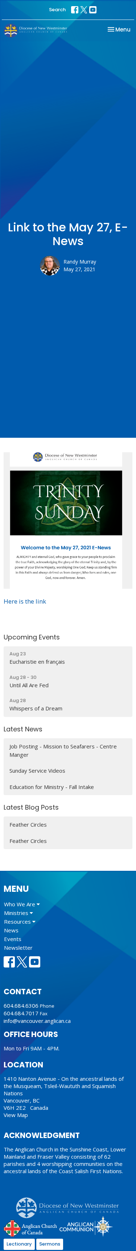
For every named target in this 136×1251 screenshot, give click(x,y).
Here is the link (25, 601)
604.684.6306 (21, 1005)
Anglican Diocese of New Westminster (70, 1204)
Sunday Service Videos (37, 770)
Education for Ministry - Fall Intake (51, 786)
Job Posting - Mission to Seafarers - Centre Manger (63, 750)
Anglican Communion (86, 1226)
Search (57, 9)
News (11, 930)
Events (12, 939)
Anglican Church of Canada (31, 1227)
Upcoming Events (32, 637)
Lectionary (19, 1243)
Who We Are (20, 904)
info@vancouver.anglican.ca (37, 1020)
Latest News (23, 729)
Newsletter (18, 947)
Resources (18, 921)
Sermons (49, 1243)
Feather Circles (28, 824)
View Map (16, 1114)
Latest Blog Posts (31, 807)
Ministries (17, 912)
